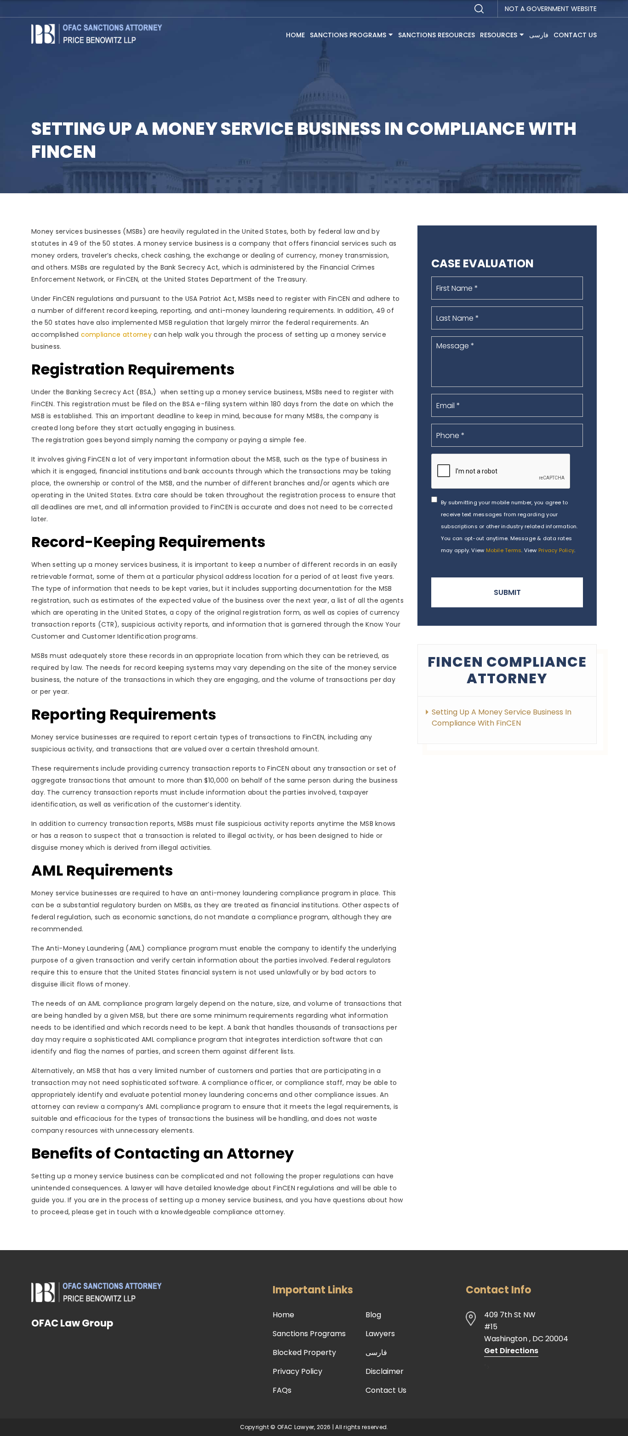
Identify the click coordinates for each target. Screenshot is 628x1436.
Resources (498, 35)
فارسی (538, 35)
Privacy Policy (556, 550)
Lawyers (380, 1334)
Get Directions (511, 1350)
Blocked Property (304, 1353)
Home (295, 35)
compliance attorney (116, 334)
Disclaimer (384, 1372)
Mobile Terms (504, 550)
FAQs (282, 1390)
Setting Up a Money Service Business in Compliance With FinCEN (501, 717)
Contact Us (575, 35)
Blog (373, 1315)
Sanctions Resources (436, 35)
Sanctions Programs (348, 35)
